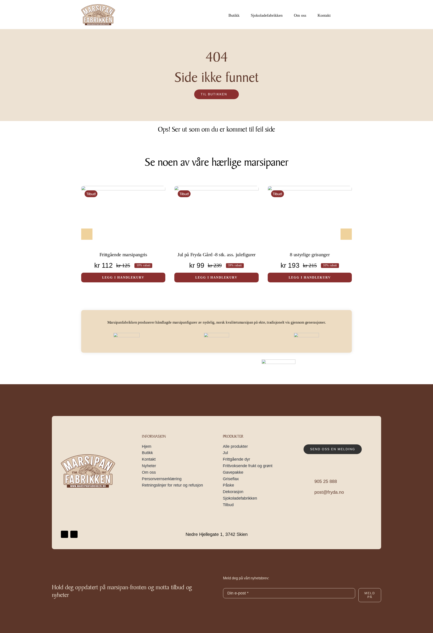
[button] (86, 234)
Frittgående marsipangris (123, 254)
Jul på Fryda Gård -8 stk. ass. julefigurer (216, 254)
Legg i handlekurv (113, 224)
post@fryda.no (329, 492)
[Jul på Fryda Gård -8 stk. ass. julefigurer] (216, 217)
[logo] (98, 6)
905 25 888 (325, 481)
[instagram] (74, 534)
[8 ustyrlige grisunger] (310, 217)
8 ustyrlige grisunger (309, 254)
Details (143, 224)
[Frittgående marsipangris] (123, 217)
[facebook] (64, 534)
